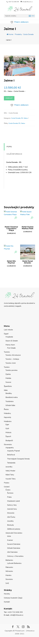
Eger (7, 424)
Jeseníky (10, 521)
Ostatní (6, 487)
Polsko (6, 483)
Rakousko (9, 567)
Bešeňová (11, 455)
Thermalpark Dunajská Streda (18, 459)
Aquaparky (10, 447)
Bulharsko (9, 560)
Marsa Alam (10, 345)
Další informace (14, 154)
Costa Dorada (15, 118)
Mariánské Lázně (13, 501)
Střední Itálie (10, 405)
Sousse (8, 382)
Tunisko (7, 367)
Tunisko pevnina (11, 370)
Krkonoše (10, 513)
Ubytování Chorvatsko (14, 533)
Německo (9, 571)
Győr (7, 428)
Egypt (6, 334)
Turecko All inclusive (13, 355)
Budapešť (9, 440)
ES (22, 118)
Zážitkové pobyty (13, 529)
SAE (7, 583)
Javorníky (9, 467)
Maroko (8, 575)
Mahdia (8, 378)
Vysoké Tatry (10, 479)
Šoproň (8, 436)
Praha (9, 497)
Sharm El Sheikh (12, 341)
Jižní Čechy (11, 517)
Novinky (7, 594)
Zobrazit (9, 98)
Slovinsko (9, 579)
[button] (31, 59)
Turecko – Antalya (12, 359)
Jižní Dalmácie (12, 552)
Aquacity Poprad (13, 451)
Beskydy (10, 525)
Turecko (7, 352)
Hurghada (9, 337)
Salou (26, 118)
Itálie (6, 390)
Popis (9, 147)
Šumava (10, 493)
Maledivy (7, 413)
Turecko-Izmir (11, 363)
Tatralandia (11, 463)
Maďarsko (7, 421)
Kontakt (7, 602)
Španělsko (8, 386)
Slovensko (8, 444)
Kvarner (10, 540)
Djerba (8, 374)
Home (10, 34)
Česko (8, 490)
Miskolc (8, 432)
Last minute (8, 330)
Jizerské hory (12, 509)
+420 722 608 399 (13, 2)
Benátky (9, 393)
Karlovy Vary (12, 505)
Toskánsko (10, 401)
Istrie (9, 536)
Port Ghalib (11, 348)
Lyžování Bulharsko (14, 563)
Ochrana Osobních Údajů (13, 598)
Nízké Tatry (10, 475)
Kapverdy (7, 417)
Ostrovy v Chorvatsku (15, 556)
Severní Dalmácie (13, 544)
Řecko (6, 409)
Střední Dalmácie (13, 548)
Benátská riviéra (12, 397)
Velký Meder (10, 471)
